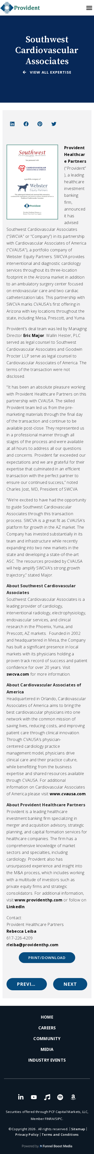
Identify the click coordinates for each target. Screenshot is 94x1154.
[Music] (47, 1097)
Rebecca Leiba (21, 931)
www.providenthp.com (38, 900)
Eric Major (33, 335)
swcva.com (18, 674)
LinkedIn (16, 906)
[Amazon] (73, 1097)
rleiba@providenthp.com (33, 944)
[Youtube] (34, 1097)
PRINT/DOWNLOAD (47, 957)
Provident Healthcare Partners (75, 154)
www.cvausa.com (68, 794)
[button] (89, 8)
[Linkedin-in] (21, 1097)
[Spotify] (60, 1097)
